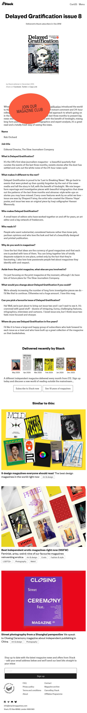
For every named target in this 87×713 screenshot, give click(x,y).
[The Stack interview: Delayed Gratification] (7, 3)
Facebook (17, 87)
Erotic (44, 557)
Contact (47, 683)
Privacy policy (28, 686)
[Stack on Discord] (12, 702)
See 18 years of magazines (58, 388)
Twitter (24, 87)
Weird (33, 561)
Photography (20, 561)
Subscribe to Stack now (27, 388)
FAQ (25, 683)
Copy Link (33, 87)
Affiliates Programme (53, 694)
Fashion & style (57, 557)
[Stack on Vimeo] (8, 702)
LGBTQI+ (7, 561)
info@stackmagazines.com (15, 705)
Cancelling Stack (51, 690)
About (25, 694)
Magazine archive (51, 686)
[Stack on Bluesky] (16, 702)
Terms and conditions (32, 690)
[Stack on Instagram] (5, 702)
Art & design (48, 477)
